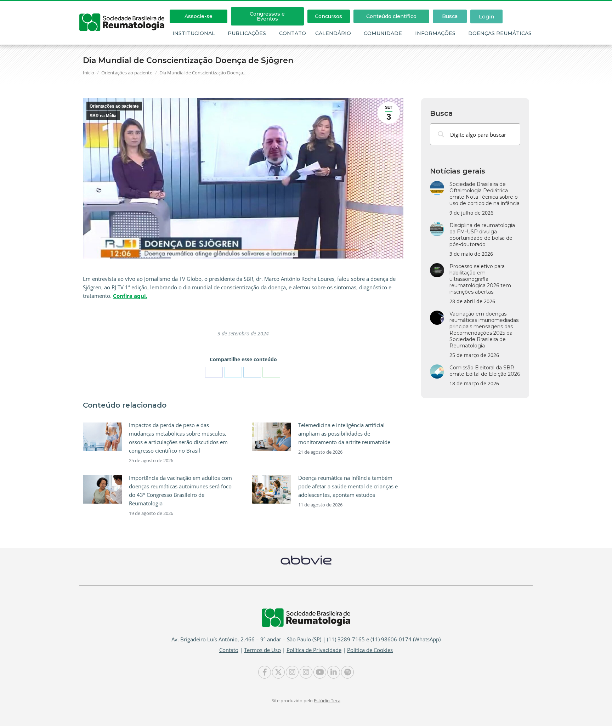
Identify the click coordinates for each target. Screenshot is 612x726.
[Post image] (102, 436)
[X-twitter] (278, 672)
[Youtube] (319, 672)
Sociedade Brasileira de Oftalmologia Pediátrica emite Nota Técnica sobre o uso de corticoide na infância (484, 193)
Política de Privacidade (314, 649)
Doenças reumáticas (500, 33)
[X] (233, 372)
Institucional (193, 33)
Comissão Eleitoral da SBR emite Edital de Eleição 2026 (484, 370)
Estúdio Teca (327, 700)
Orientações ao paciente (114, 106)
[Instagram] (292, 672)
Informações (435, 33)
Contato (292, 33)
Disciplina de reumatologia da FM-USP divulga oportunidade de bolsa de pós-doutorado (482, 235)
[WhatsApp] (271, 372)
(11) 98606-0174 (391, 639)
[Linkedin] (333, 672)
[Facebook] (214, 372)
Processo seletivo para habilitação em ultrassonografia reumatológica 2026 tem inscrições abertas (480, 279)
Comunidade (383, 33)
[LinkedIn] (252, 372)
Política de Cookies (370, 649)
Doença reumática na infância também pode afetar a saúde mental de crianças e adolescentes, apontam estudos (348, 486)
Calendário (333, 33)
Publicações (247, 33)
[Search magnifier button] (441, 134)
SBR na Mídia (103, 115)
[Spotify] (347, 672)
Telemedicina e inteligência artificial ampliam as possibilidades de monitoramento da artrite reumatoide (344, 433)
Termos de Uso (262, 649)
